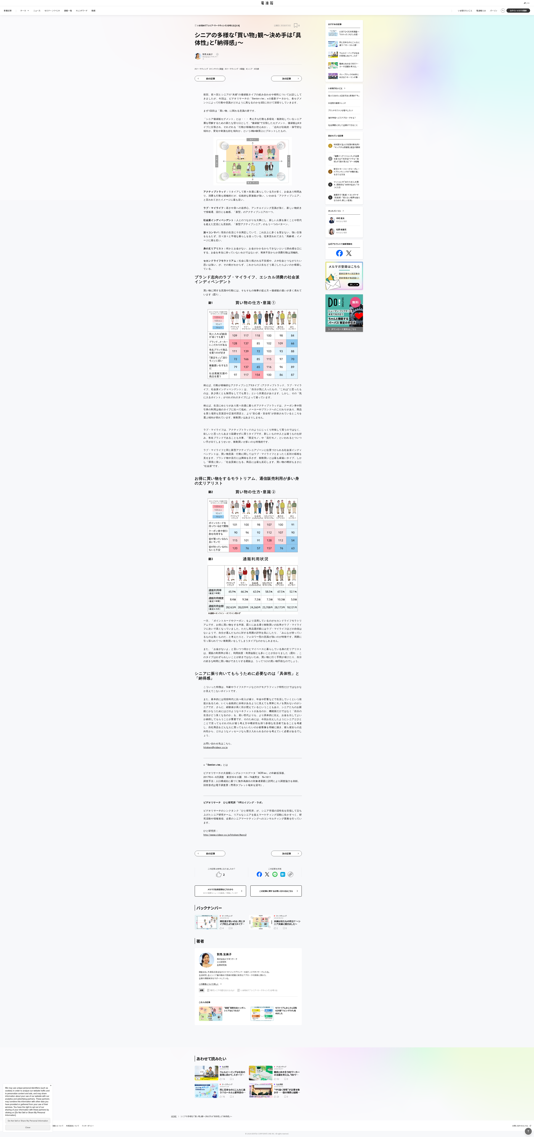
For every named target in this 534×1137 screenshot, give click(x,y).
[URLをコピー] (290, 874)
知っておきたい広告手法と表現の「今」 (343, 95)
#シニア (249, 68)
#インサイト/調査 (216, 68)
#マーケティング (201, 68)
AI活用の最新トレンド (337, 103)
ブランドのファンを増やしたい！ (340, 110)
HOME (174, 1116)
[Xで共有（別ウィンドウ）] (267, 874)
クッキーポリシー (88, 1126)
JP (525, 3)
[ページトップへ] (528, 1131)
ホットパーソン (334, 210)
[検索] (503, 10)
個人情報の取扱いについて (53, 1126)
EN (528, 3)
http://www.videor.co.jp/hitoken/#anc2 (224, 834)
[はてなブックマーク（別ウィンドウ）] (282, 874)
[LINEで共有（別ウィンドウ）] (275, 874)
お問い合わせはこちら (520, 1126)
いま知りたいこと (335, 88)
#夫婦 (256, 68)
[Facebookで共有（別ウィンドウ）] (259, 874)
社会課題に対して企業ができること (343, 125)
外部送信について (72, 1126)
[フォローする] (217, 54)
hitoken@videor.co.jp (215, 747)
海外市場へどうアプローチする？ (342, 117)
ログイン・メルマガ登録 (518, 10)
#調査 (242, 68)
